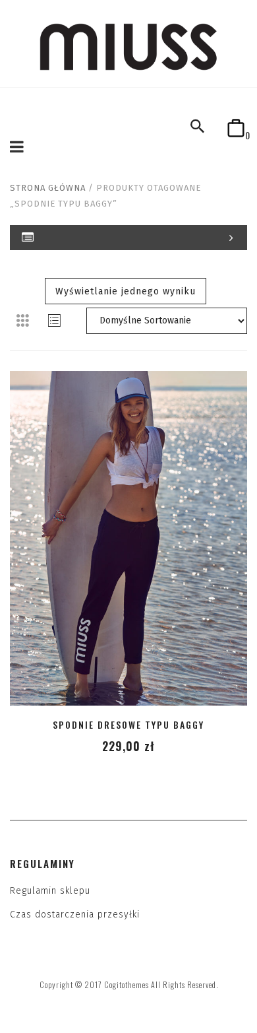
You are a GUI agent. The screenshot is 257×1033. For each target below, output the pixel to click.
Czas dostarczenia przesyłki (75, 914)
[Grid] (23, 321)
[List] (55, 321)
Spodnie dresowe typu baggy (128, 724)
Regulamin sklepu (50, 890)
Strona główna (48, 188)
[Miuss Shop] (128, 46)
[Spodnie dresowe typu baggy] (128, 538)
